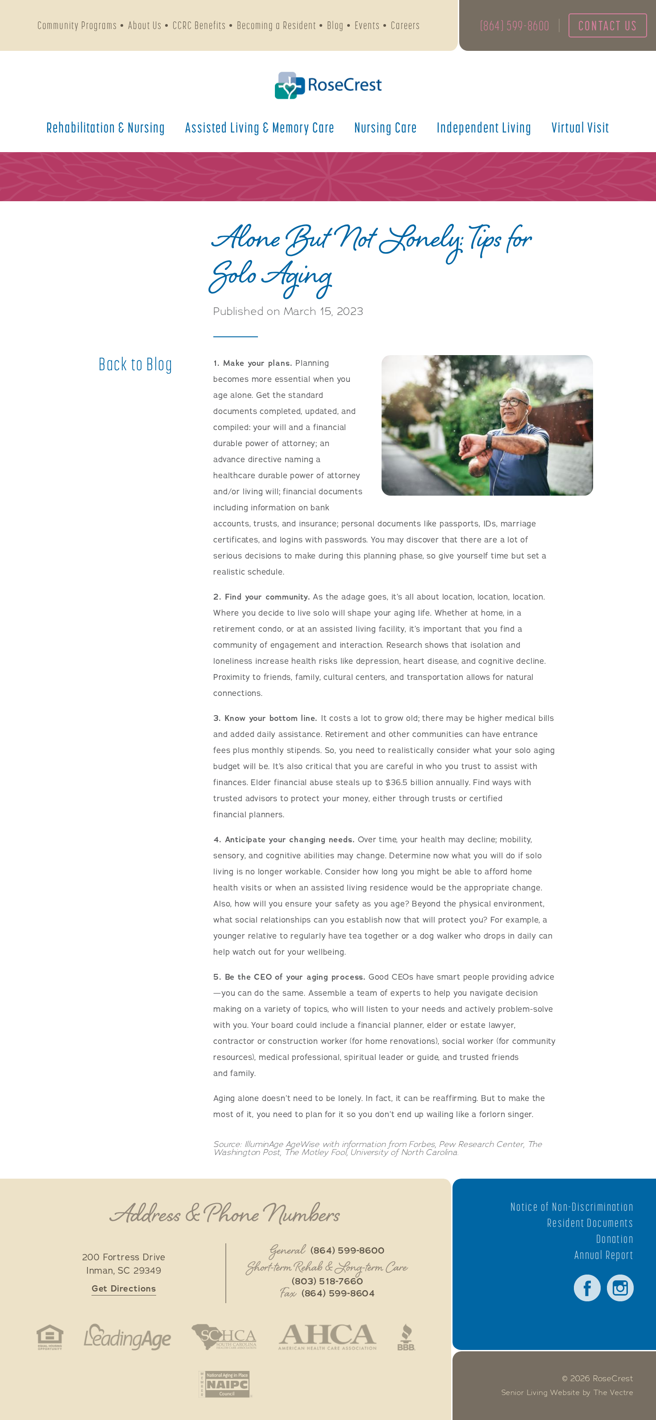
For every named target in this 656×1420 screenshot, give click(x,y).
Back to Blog (136, 364)
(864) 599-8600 (515, 25)
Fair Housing (50, 1337)
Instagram (620, 1288)
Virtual (581, 127)
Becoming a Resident (276, 25)
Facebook (587, 1288)
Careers (405, 25)
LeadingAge (127, 1337)
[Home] (328, 85)
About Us (145, 25)
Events (367, 25)
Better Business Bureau (406, 1337)
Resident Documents (590, 1223)
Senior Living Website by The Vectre (568, 1393)
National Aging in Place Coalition (225, 1384)
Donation (615, 1239)
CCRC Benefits (199, 25)
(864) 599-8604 (338, 1293)
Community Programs (77, 25)
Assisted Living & (260, 127)
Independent (484, 127)
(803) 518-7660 (327, 1281)
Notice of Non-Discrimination (572, 1207)
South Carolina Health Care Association (224, 1337)
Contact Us (607, 25)
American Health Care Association (327, 1337)
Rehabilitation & (106, 127)
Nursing (385, 127)
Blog (335, 25)
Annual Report (604, 1255)
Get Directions (123, 1289)
